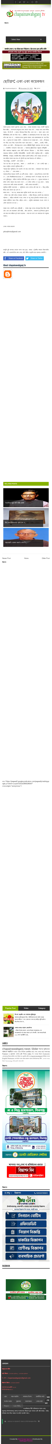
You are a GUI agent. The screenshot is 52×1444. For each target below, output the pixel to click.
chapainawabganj (36, 1056)
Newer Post (6, 558)
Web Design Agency (25, 1439)
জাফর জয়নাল (26, 1058)
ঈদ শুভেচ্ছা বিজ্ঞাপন (37, 1054)
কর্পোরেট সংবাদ (18, 1058)
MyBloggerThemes (26, 1441)
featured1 (46, 1054)
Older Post (46, 558)
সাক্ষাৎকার (47, 1052)
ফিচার (9, 1056)
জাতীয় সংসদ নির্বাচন (16, 1056)
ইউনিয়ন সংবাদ (46, 1056)
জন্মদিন (17, 1061)
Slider (34, 1048)
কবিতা (14, 1061)
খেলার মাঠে (41, 1052)
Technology (9, 1061)
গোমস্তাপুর (5, 1056)
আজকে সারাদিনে (7, 1051)
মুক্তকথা (38, 88)
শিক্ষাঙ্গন (23, 1052)
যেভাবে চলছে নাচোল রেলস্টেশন (23, 1028)
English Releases (8, 1058)
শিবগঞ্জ (25, 1054)
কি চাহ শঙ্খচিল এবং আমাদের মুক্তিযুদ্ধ (25, 1014)
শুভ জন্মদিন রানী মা (25, 1056)
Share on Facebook (16, 258)
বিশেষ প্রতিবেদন (44, 1049)
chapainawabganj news (16, 1048)
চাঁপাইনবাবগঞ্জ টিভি (37, 1058)
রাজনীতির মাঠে (30, 1052)
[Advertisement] (28, 28)
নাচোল (30, 1058)
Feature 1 (6, 1054)
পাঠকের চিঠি (21, 1061)
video (29, 1054)
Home (26, 558)
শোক (35, 1052)
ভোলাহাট (44, 1058)
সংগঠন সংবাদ (17, 1052)
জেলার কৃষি (19, 1054)
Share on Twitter (37, 258)
